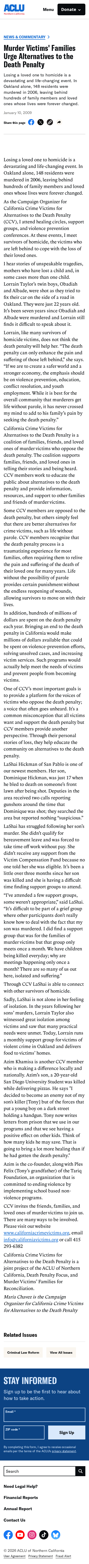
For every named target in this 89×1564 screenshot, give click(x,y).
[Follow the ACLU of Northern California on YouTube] (20, 1535)
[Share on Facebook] (31, 123)
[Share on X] (40, 123)
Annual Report (18, 1508)
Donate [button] (68, 9)
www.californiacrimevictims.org (36, 1233)
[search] (80, 1471)
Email (10, 1411)
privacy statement (64, 1451)
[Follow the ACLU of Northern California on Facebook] (8, 1535)
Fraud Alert (63, 1556)
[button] (50, 123)
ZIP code (12, 1429)
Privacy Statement (40, 1556)
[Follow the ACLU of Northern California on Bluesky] (55, 1535)
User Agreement (15, 1556)
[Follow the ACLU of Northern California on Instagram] (32, 1535)
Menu (48, 9)
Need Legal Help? (21, 1486)
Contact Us (14, 1519)
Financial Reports (21, 1497)
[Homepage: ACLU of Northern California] (20, 9)
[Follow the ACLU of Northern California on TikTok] (43, 1535)
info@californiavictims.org (31, 1239)
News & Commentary (24, 37)
